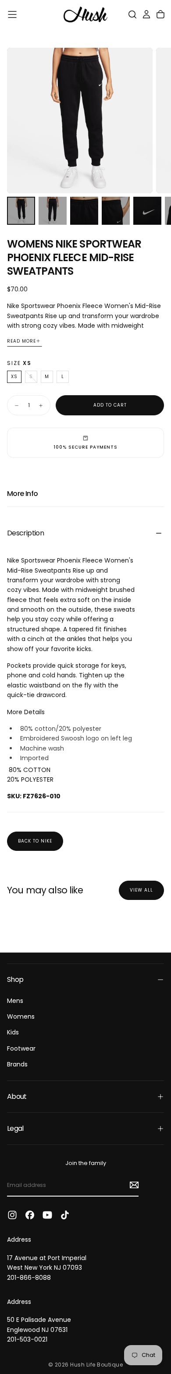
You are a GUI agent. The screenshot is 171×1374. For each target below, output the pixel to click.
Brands (17, 1064)
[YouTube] (47, 1215)
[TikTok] (65, 1215)
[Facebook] (30, 1215)
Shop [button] (15, 979)
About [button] (17, 1096)
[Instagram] (12, 1215)
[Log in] (146, 14)
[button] (12, 14)
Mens (15, 1000)
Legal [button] (15, 1128)
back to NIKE (35, 841)
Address (19, 1239)
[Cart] (160, 14)
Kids (13, 1032)
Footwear (21, 1048)
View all (141, 890)
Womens (21, 1016)
